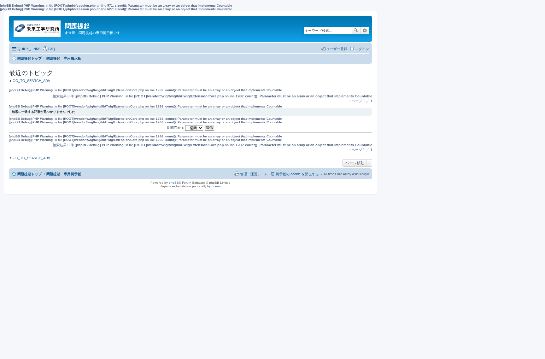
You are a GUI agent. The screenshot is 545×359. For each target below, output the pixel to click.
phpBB (174, 182)
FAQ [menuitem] (51, 49)
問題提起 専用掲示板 (63, 174)
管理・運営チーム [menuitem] (254, 174)
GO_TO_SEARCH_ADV (31, 81)
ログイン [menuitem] (362, 49)
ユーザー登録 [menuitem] (336, 49)
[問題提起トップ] (37, 27)
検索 (355, 30)
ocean (216, 186)
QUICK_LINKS (29, 49)
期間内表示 (176, 127)
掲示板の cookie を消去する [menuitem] (297, 174)
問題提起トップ (29, 174)
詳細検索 (364, 30)
